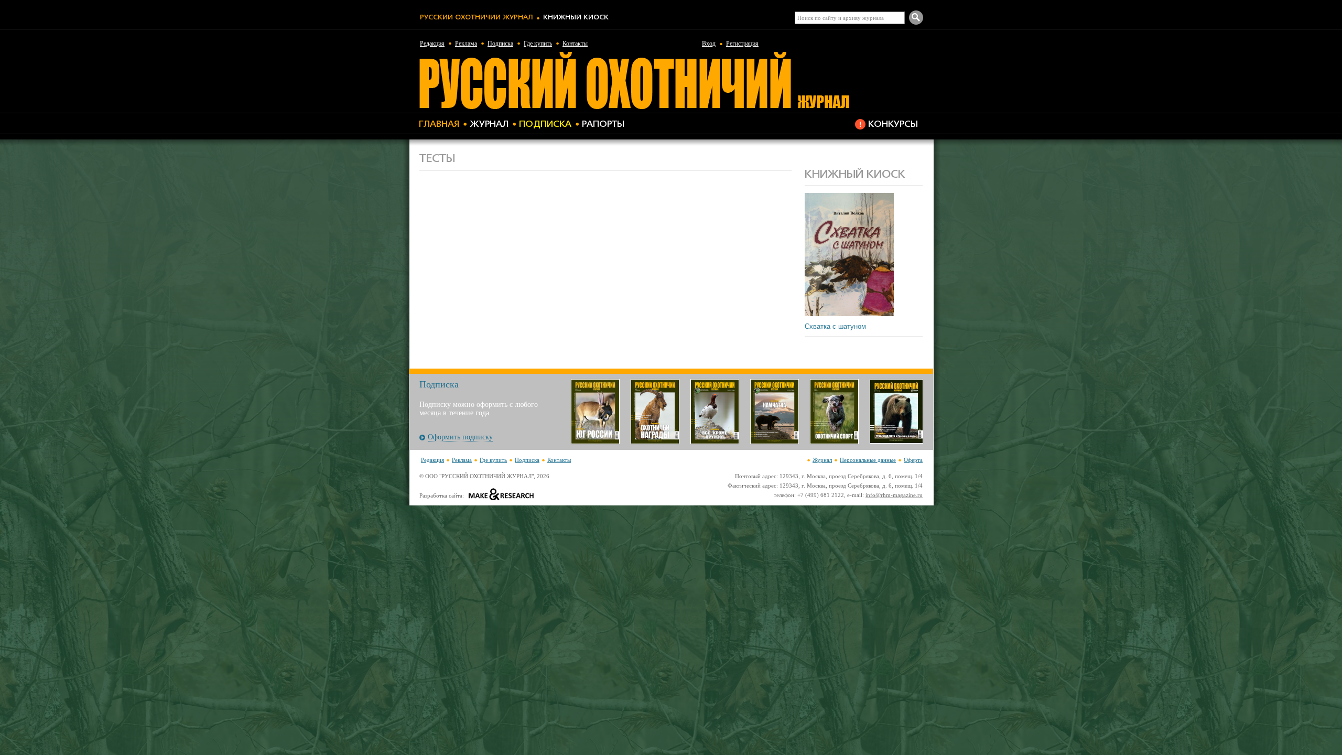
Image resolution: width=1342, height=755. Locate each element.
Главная (439, 124)
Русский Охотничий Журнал (476, 17)
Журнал (489, 124)
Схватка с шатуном (835, 326)
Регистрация (742, 43)
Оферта (913, 460)
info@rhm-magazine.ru (894, 495)
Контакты (575, 43)
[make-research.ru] (501, 495)
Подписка (500, 43)
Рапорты (603, 124)
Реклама (466, 43)
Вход (709, 43)
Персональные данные (868, 460)
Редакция (432, 43)
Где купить (538, 43)
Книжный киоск (576, 17)
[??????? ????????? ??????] (634, 107)
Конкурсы (893, 124)
